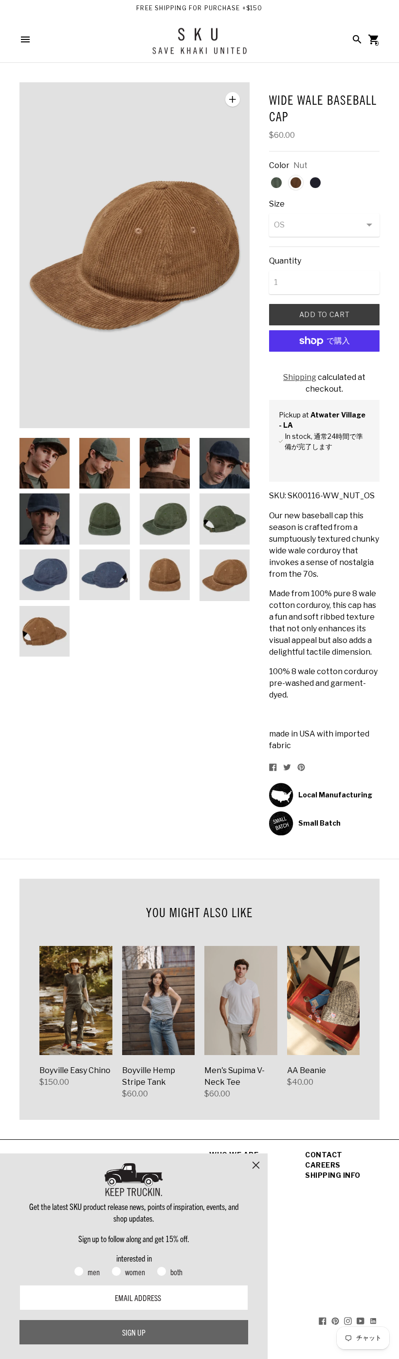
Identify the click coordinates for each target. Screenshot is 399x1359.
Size (277, 204)
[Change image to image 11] (165, 574)
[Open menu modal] (25, 39)
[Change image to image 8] (225, 518)
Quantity (285, 261)
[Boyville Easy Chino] (75, 1000)
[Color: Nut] (296, 182)
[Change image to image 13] (44, 631)
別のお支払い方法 (324, 366)
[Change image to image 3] (165, 463)
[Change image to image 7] (165, 518)
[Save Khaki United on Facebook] (322, 1320)
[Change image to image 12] (225, 575)
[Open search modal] (357, 39)
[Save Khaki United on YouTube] (360, 1320)
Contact (324, 1155)
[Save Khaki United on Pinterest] (335, 1320)
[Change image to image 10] (104, 574)
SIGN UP (133, 1332)
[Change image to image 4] (225, 463)
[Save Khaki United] (199, 44)
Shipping (299, 377)
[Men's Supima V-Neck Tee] (240, 1000)
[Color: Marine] (315, 182)
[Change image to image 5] (44, 518)
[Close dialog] (256, 1165)
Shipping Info (333, 1175)
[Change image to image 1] (44, 463)
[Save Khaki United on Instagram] (348, 1320)
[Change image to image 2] (104, 463)
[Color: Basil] (276, 182)
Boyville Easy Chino (74, 1070)
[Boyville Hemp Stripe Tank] (158, 1000)
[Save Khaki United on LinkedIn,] (373, 1320)
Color (279, 165)
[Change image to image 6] (104, 518)
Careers (323, 1165)
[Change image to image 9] (44, 574)
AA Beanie (306, 1070)
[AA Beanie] (323, 1000)
